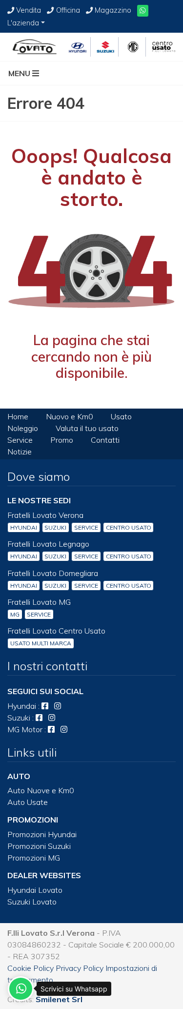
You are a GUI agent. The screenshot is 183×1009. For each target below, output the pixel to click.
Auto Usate (27, 802)
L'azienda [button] (23, 23)
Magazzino (113, 10)
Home (17, 416)
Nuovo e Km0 (69, 416)
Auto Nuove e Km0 (40, 790)
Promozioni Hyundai (42, 834)
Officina (67, 10)
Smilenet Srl (59, 999)
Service (20, 440)
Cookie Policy (30, 968)
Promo (61, 440)
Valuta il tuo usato (87, 428)
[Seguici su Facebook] (44, 706)
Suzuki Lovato (32, 901)
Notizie (19, 451)
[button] (26, 73)
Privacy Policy (79, 968)
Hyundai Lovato (34, 890)
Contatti (105, 440)
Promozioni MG (33, 858)
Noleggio (22, 428)
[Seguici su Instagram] (57, 706)
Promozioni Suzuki (39, 846)
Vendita (28, 10)
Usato (121, 416)
